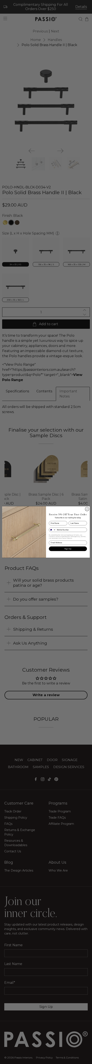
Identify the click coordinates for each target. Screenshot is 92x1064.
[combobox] (52, 530)
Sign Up (67, 549)
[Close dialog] (87, 509)
